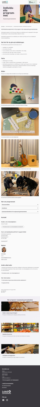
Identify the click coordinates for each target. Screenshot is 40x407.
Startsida (2, 26)
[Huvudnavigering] (39, 2)
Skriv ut (3, 292)
